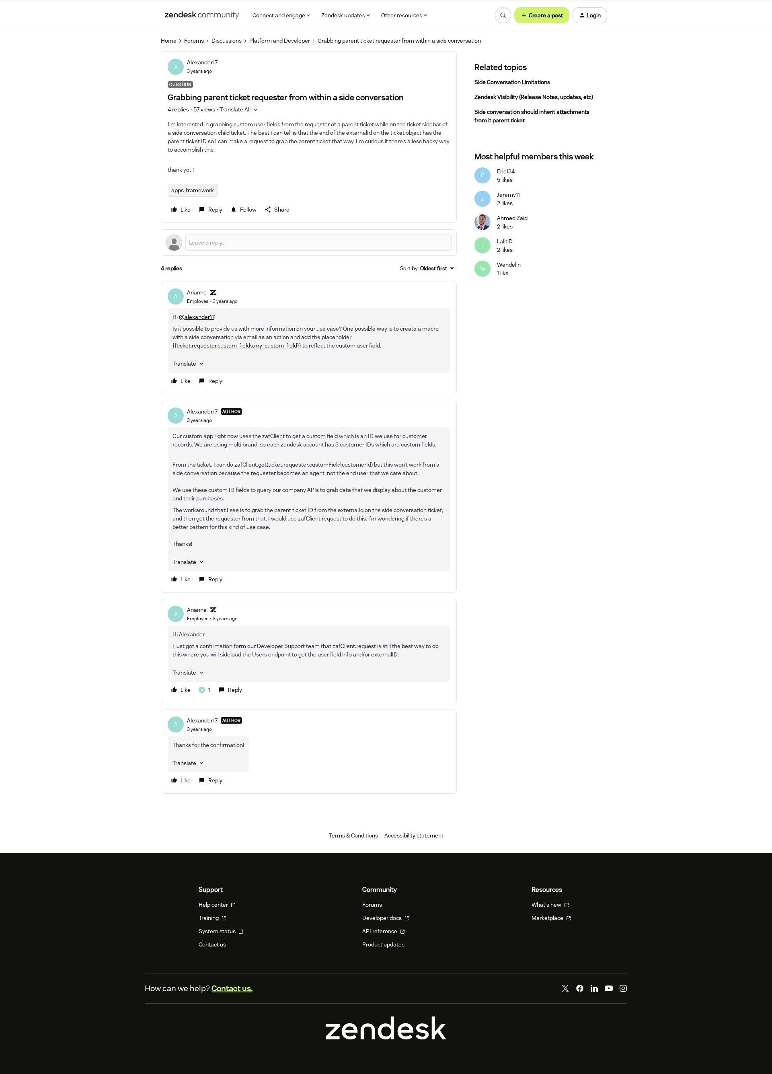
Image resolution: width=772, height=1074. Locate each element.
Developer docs (382, 918)
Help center (214, 904)
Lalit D (505, 241)
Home (169, 40)
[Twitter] (565, 988)
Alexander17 (202, 62)
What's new (547, 904)
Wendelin (509, 264)
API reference (380, 931)
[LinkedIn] (594, 988)
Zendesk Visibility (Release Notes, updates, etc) (533, 97)
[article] (309, 337)
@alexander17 (196, 317)
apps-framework (192, 190)
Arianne (197, 292)
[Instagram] (623, 988)
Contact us (212, 944)
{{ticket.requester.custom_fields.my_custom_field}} (236, 345)
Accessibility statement (413, 835)
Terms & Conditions (353, 835)
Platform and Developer (279, 40)
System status (218, 931)
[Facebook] (580, 988)
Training (209, 918)
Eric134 (506, 171)
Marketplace (548, 918)
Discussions (226, 40)
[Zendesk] (386, 1037)
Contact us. (232, 988)
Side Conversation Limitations (512, 82)
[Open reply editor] (308, 242)
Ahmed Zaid (512, 218)
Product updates (383, 944)
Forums (194, 40)
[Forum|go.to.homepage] (202, 15)
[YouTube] (609, 988)
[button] (541, 15)
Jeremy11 (508, 194)
